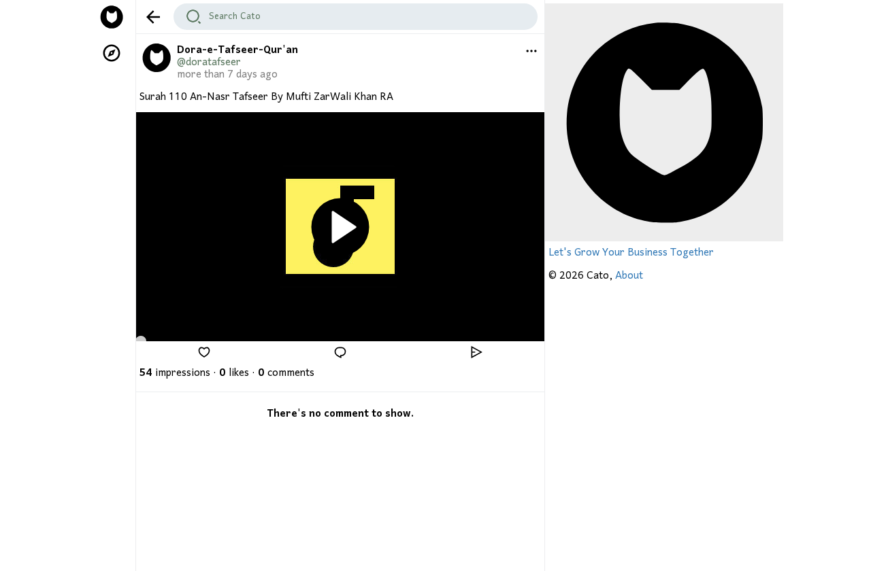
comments (286, 373)
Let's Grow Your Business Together (631, 252)
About (629, 276)
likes (234, 373)
